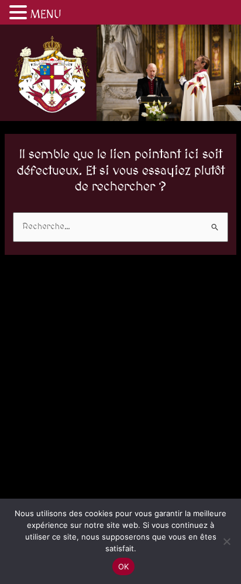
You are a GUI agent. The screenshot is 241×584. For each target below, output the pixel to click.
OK (123, 566)
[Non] (226, 541)
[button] (19, 13)
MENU (45, 14)
